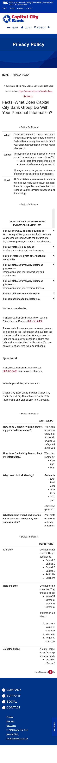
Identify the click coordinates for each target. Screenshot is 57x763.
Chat (29, 8)
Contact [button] (13, 707)
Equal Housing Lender (16, 739)
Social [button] (12, 701)
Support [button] (13, 695)
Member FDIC (12, 734)
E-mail (20, 8)
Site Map (10, 721)
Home (5, 75)
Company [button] (14, 689)
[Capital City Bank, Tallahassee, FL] (20, 19)
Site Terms (11, 726)
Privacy (10, 717)
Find (12, 8)
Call (5, 8)
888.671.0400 (35, 321)
